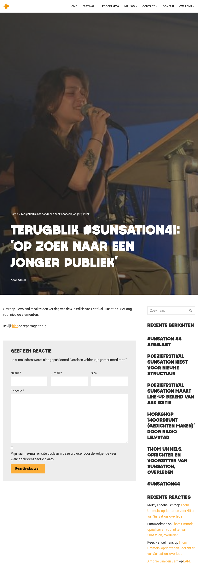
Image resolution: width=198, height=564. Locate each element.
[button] (96, 6)
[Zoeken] (190, 310)
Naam (16, 373)
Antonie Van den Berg (162, 561)
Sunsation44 (163, 484)
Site (94, 373)
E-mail (56, 373)
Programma (110, 6)
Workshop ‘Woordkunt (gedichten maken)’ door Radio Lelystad (171, 426)
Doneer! (168, 6)
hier (15, 326)
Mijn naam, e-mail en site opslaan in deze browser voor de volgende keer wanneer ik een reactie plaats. (63, 456)
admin (22, 280)
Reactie (18, 391)
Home (73, 6)
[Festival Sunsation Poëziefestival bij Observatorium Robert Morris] (7, 6)
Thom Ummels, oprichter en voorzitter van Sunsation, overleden (167, 461)
